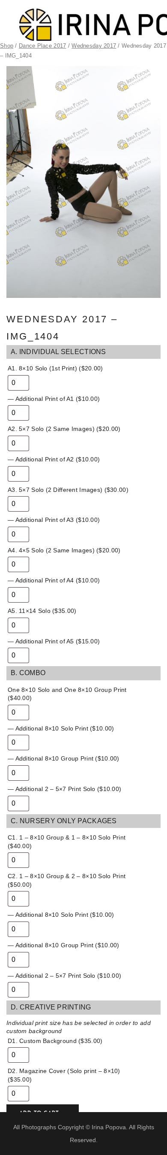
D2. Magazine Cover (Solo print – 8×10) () (64, 1075)
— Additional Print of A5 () (54, 641)
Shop (6, 45)
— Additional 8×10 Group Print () (63, 758)
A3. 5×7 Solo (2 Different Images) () (68, 489)
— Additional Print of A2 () (54, 459)
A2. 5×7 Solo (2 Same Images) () (64, 428)
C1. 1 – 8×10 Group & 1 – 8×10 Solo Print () (66, 841)
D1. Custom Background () (55, 1040)
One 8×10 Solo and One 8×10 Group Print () (67, 694)
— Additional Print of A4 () (54, 580)
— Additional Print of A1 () (54, 398)
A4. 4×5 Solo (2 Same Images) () (64, 550)
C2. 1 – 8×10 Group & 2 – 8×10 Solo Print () (66, 880)
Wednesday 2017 (94, 45)
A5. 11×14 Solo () (42, 610)
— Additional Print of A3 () (54, 519)
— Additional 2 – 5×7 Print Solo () (64, 788)
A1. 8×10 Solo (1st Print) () (55, 368)
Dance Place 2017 (42, 45)
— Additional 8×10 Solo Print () (61, 728)
